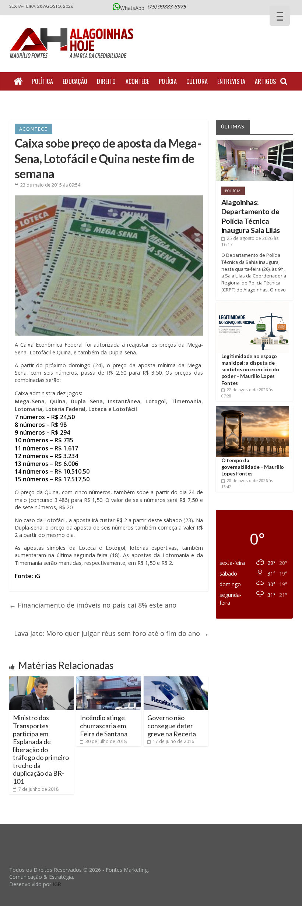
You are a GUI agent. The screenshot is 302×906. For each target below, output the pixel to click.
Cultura (197, 81)
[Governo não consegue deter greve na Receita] (176, 679)
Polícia (168, 81)
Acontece (137, 81)
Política (42, 81)
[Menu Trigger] (280, 16)
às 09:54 (50, 185)
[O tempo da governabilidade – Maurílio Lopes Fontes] (252, 409)
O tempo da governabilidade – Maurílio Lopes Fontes (252, 467)
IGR (57, 884)
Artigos (265, 81)
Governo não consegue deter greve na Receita (171, 725)
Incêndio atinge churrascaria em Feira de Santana (103, 725)
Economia (50, 99)
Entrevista (231, 81)
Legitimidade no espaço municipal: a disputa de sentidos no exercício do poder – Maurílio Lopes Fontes (250, 369)
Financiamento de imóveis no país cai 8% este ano (92, 605)
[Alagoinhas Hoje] (73, 25)
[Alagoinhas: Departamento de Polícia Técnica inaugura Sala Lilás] (254, 142)
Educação (75, 81)
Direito (106, 81)
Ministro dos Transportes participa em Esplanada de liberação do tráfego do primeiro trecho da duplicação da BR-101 (41, 749)
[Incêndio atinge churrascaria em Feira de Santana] (108, 679)
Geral (21, 99)
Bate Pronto (88, 99)
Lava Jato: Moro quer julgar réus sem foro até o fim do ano (111, 633)
